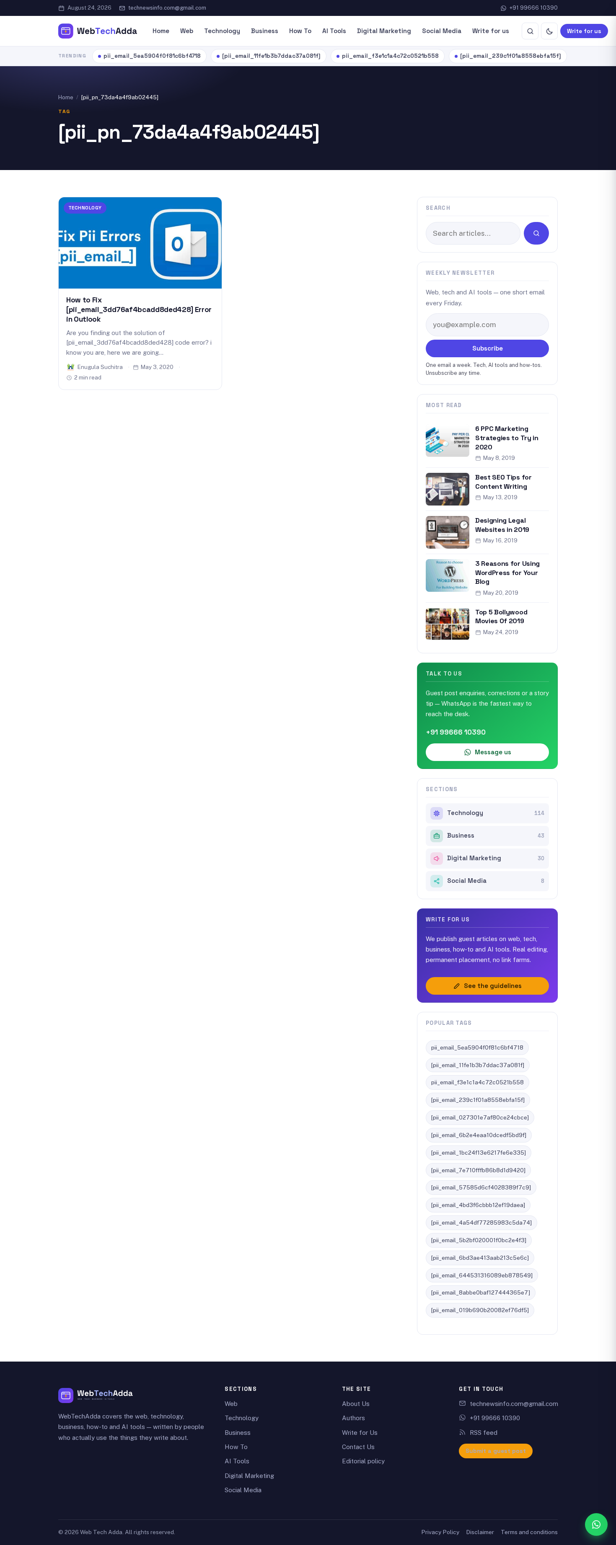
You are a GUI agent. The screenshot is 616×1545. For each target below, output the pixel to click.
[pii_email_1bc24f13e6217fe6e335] (478, 1152)
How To (300, 31)
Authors (353, 1417)
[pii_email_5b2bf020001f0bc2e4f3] (478, 1240)
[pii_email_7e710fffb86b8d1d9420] (478, 1170)
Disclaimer (480, 1532)
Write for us (490, 31)
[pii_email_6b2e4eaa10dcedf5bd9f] (478, 1135)
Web (186, 31)
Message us (493, 752)
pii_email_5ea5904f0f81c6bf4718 (152, 55)
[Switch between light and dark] (549, 31)
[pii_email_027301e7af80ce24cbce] (480, 1117)
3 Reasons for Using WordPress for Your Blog (507, 572)
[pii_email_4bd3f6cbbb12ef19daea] (478, 1205)
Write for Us (360, 1432)
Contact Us (358, 1446)
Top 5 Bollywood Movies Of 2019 (501, 617)
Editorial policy (363, 1461)
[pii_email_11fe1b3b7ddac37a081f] (271, 55)
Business (264, 31)
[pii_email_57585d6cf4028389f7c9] (481, 1187)
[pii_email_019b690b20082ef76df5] (480, 1310)
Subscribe (487, 348)
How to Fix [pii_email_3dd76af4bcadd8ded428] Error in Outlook (139, 309)
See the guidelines (493, 986)
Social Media (441, 31)
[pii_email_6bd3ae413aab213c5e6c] (480, 1257)
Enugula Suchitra (100, 367)
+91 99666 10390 (534, 8)
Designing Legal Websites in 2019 (502, 525)
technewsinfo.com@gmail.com (167, 8)
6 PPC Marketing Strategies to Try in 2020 (506, 437)
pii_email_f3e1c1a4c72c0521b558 (390, 55)
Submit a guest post (496, 1451)
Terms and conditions (529, 1532)
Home (161, 31)
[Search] (530, 31)
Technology (222, 31)
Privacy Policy (440, 1532)
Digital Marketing (384, 31)
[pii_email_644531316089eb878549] (482, 1275)
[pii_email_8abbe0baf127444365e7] (480, 1292)
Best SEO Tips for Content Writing (503, 482)
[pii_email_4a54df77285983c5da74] (481, 1222)
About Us (356, 1403)
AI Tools (334, 31)
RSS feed (483, 1432)
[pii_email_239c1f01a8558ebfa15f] (510, 55)
